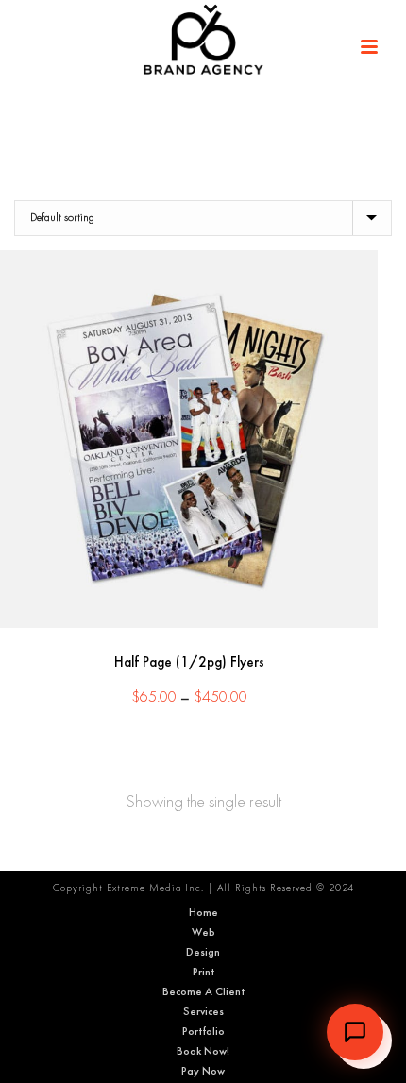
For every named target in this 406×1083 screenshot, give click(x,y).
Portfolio (203, 1031)
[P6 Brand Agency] (203, 42)
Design (203, 951)
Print (203, 971)
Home (203, 912)
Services (203, 1011)
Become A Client (203, 991)
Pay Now (203, 1070)
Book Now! (203, 1050)
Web (203, 931)
